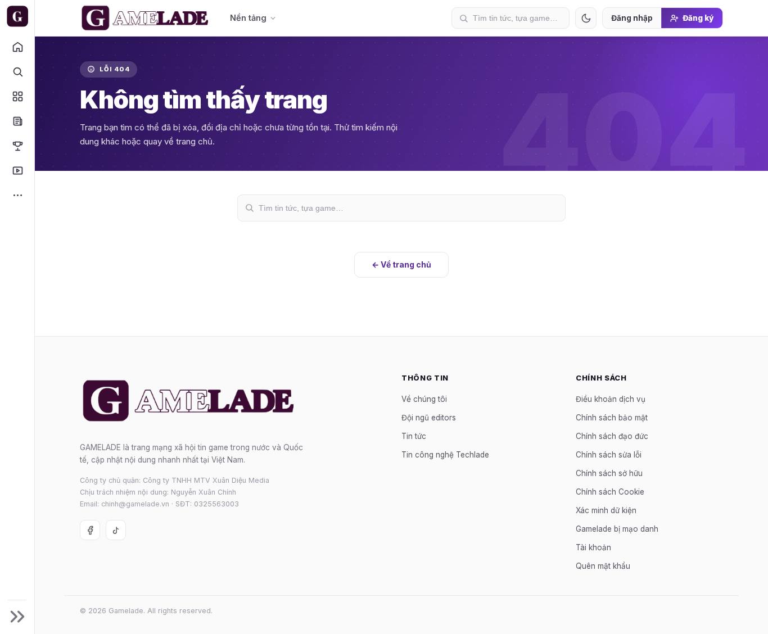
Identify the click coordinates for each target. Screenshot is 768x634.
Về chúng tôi (424, 398)
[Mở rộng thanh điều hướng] (17, 616)
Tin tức (413, 435)
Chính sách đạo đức (612, 435)
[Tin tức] (17, 121)
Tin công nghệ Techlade (445, 454)
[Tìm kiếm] (17, 71)
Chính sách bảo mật (612, 417)
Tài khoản (593, 546)
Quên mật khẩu (603, 565)
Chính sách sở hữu (609, 472)
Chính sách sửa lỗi (608, 454)
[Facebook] (90, 530)
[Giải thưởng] (17, 145)
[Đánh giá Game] (17, 96)
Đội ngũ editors (428, 417)
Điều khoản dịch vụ (610, 398)
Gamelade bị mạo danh (617, 528)
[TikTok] (116, 530)
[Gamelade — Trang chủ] (17, 16)
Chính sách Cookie (610, 491)
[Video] (17, 170)
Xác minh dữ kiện (606, 509)
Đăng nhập (632, 17)
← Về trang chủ (401, 264)
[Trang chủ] (17, 46)
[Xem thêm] (17, 195)
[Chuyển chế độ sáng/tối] (586, 18)
